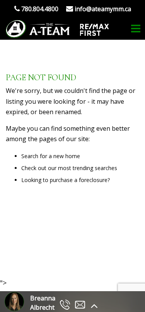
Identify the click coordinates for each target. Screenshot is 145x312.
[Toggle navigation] (135, 29)
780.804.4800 (39, 9)
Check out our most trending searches (69, 168)
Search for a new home (50, 156)
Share (68, 257)
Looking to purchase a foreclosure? (65, 180)
